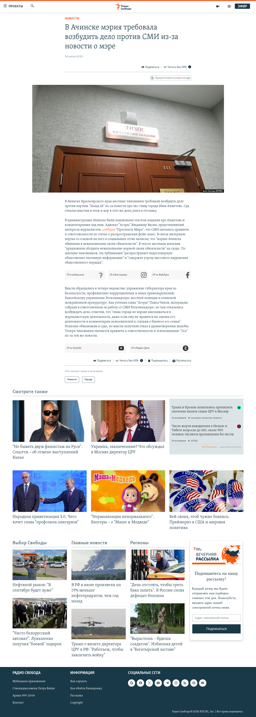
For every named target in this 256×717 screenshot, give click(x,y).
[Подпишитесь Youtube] (158, 682)
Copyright (76, 702)
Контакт (18, 702)
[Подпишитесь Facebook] (140, 682)
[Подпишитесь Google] (131, 682)
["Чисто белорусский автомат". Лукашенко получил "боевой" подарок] (40, 613)
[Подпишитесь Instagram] (176, 682)
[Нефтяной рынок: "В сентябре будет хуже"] (40, 565)
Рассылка (76, 695)
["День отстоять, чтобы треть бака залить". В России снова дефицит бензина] (157, 565)
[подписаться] (202, 682)
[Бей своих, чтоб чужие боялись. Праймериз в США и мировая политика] (206, 491)
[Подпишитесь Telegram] (167, 682)
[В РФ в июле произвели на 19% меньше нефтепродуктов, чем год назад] (98, 565)
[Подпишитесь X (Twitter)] (149, 682)
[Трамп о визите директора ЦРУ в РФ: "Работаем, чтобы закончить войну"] (98, 624)
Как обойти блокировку (86, 688)
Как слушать (78, 681)
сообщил (108, 230)
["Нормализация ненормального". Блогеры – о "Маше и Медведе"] (128, 491)
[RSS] (184, 682)
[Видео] (218, 6)
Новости (72, 18)
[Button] (150, 67)
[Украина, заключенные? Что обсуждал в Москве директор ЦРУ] (128, 421)
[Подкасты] (193, 682)
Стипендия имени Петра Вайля (34, 688)
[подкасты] (229, 6)
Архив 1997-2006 (24, 695)
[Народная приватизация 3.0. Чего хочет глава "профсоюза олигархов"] (50, 491)
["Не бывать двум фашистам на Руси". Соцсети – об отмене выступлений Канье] (50, 421)
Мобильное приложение (29, 681)
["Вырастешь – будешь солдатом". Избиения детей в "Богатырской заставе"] (157, 618)
